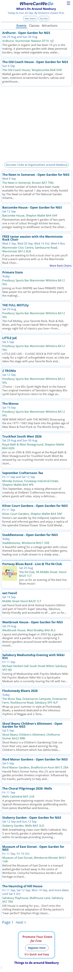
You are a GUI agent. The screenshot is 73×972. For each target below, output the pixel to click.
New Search (30, 18)
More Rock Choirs (61, 265)
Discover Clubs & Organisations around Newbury (36, 164)
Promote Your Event (37, 939)
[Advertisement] (36, 123)
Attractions (49, 26)
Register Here (36, 948)
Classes (34, 26)
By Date (44, 18)
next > (21, 922)
